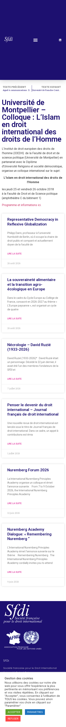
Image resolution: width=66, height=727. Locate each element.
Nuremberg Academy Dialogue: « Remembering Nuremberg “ (29, 534)
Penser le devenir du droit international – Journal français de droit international (32, 409)
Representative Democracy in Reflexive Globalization (32, 221)
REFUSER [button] (13, 718)
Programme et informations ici (21, 205)
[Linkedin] (60, 40)
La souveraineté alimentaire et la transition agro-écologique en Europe (31, 284)
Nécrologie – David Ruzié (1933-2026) (29, 347)
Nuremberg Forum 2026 (28, 470)
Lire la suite (14, 253)
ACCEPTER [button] (14, 712)
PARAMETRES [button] (35, 712)
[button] (35, 39)
